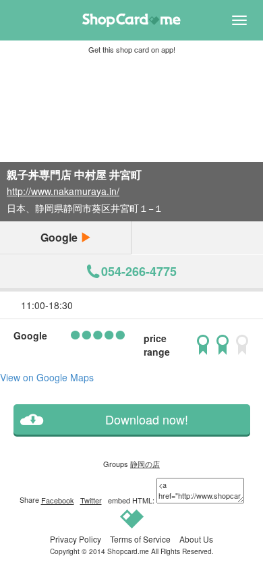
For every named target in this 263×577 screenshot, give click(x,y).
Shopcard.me (128, 551)
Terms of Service (140, 539)
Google (60, 237)
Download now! (146, 419)
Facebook (57, 500)
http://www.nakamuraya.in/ (63, 191)
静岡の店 (145, 463)
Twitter (91, 500)
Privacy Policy (75, 539)
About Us (196, 539)
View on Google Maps (47, 377)
